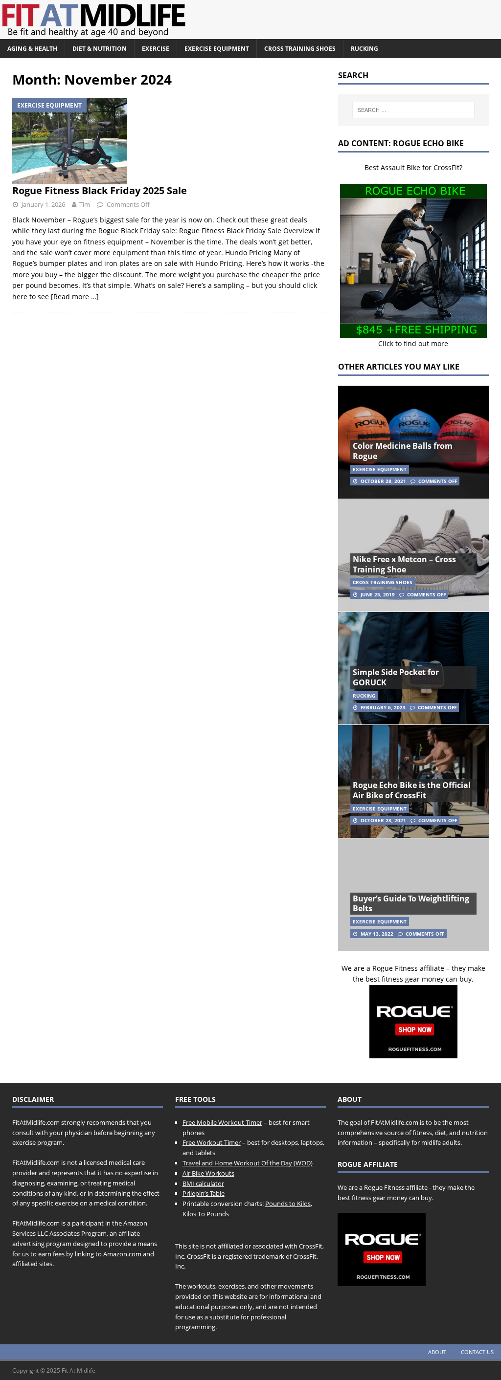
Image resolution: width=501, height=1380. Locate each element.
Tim (84, 204)
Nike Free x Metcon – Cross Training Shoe (404, 564)
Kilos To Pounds (205, 1213)
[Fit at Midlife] (183, 33)
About (437, 1352)
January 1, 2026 (43, 204)
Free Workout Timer (211, 1142)
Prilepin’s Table (203, 1193)
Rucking (364, 48)
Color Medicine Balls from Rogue (403, 450)
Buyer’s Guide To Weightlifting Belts (411, 903)
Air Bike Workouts (208, 1173)
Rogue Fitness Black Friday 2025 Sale (99, 190)
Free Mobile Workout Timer (222, 1122)
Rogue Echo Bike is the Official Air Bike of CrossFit (412, 790)
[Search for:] (413, 110)
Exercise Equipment (216, 48)
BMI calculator (203, 1183)
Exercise (155, 48)
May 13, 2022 (377, 933)
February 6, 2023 (383, 707)
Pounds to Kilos (288, 1203)
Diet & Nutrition (99, 48)
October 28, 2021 (383, 481)
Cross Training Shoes (300, 48)
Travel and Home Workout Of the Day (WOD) (247, 1163)
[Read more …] (75, 296)
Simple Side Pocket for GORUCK (396, 677)
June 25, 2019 (378, 594)
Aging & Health (32, 48)
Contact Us (477, 1352)
